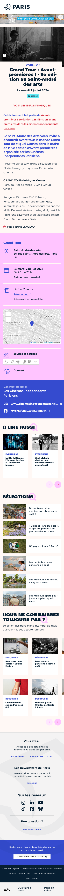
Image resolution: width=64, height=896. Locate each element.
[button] (32, 324)
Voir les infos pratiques (32, 105)
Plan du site (32, 878)
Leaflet (34, 342)
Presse (12, 873)
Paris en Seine (49, 889)
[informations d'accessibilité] (21, 362)
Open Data (24, 873)
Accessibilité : (42, 868)
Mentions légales (10, 868)
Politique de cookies (44, 873)
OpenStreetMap (48, 342)
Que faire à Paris (24, 889)
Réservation (21, 294)
